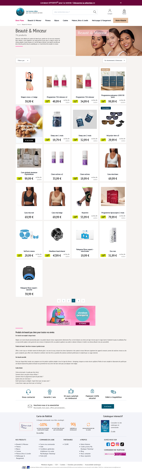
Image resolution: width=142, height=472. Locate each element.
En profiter (40, 433)
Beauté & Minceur (34, 20)
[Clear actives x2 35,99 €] (57, 158)
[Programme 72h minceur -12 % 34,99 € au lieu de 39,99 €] (85, 81)
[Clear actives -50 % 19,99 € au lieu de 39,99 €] (85, 158)
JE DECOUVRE (29, 140)
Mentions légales (47, 465)
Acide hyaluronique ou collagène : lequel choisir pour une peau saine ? (33, 381)
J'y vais (113, 431)
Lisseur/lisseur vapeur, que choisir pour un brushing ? (29, 383)
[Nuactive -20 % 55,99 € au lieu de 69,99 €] (85, 197)
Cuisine (65, 20)
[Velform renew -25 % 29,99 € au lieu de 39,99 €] (29, 235)
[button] (59, 300)
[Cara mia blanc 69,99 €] (113, 158)
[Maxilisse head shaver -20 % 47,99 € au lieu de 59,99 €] (57, 235)
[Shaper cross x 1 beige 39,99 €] (29, 81)
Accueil (19, 24)
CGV (56, 465)
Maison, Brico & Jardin (80, 20)
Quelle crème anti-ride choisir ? (23, 379)
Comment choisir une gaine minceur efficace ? (27, 374)
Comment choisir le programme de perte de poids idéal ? (29, 377)
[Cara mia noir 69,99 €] (29, 197)
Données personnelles (75, 465)
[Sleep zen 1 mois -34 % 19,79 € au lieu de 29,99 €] (57, 120)
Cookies (62, 465)
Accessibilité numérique (93, 465)
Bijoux (56, 20)
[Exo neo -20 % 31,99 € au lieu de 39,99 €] (113, 235)
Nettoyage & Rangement (101, 20)
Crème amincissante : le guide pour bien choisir (27, 372)
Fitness (48, 20)
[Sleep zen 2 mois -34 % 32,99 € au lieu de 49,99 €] (85, 120)
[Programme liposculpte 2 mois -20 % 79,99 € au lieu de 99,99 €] (113, 197)
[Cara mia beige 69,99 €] (57, 197)
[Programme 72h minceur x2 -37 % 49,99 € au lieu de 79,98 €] (57, 81)
